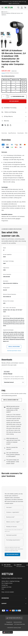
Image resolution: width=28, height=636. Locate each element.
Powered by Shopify (17, 627)
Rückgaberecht (9, 622)
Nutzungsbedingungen (9, 624)
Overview (4, 133)
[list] (14, 565)
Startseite (5, 12)
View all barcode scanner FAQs (10, 400)
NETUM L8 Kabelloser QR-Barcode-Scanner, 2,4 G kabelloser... (12, 14)
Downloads (20, 133)
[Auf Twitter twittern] (5, 125)
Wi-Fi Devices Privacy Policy (19, 624)
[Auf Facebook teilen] (2, 125)
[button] (2, 7)
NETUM (11, 627)
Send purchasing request (12, 554)
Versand (3, 73)
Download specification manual (14, 350)
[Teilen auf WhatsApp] (8, 125)
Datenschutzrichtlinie (18, 622)
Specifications (12, 133)
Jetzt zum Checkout (14, 101)
